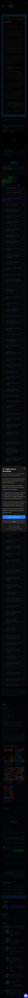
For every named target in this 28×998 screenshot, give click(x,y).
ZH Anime (5, 510)
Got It (14, 521)
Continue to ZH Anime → (14, 517)
